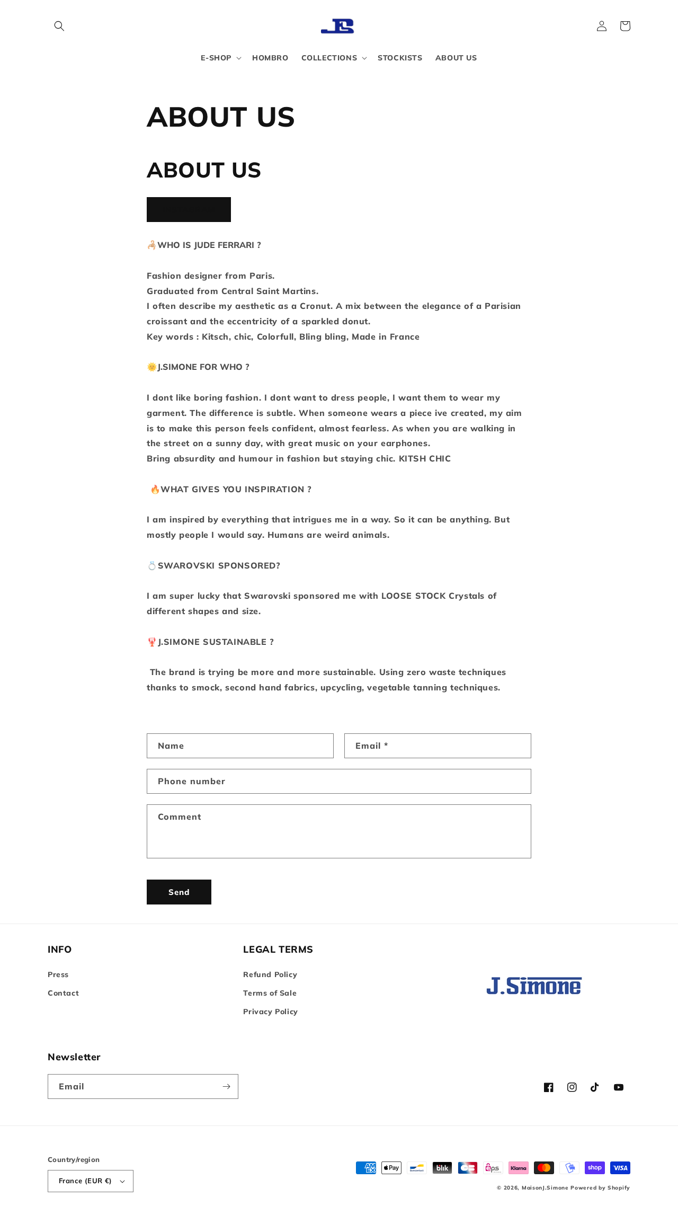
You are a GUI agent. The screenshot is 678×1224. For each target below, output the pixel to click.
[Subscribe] (226, 1086)
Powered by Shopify (600, 1187)
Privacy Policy (270, 1011)
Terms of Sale (270, 993)
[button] (59, 26)
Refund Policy (270, 974)
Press (58, 974)
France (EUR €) (85, 1180)
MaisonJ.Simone (545, 1187)
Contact (63, 993)
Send (179, 892)
